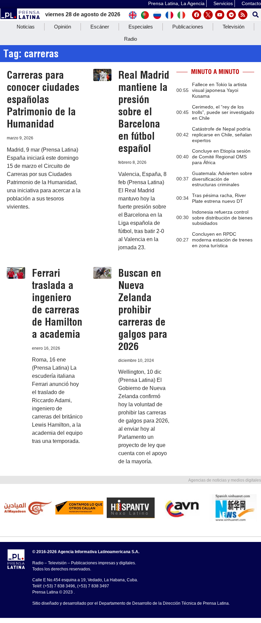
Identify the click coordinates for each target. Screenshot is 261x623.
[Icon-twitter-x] (208, 14)
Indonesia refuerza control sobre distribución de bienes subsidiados (222, 217)
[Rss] (242, 14)
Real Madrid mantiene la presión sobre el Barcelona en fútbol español (143, 112)
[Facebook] (196, 14)
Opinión (62, 27)
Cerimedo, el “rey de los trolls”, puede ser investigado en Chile (223, 112)
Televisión (233, 27)
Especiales (140, 27)
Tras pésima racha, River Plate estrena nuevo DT (219, 198)
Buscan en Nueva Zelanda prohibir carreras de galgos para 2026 (142, 310)
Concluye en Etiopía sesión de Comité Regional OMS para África (221, 156)
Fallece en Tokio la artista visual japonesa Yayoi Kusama (219, 90)
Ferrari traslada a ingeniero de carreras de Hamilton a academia (57, 303)
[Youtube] (219, 14)
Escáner (99, 27)
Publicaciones (187, 27)
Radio (130, 39)
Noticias (26, 27)
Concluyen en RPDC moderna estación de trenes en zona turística (222, 239)
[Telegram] (231, 14)
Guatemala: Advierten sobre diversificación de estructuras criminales (222, 179)
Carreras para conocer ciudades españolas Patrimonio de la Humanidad (43, 99)
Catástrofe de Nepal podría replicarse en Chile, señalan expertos (222, 134)
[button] (255, 14)
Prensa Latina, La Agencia (176, 3)
